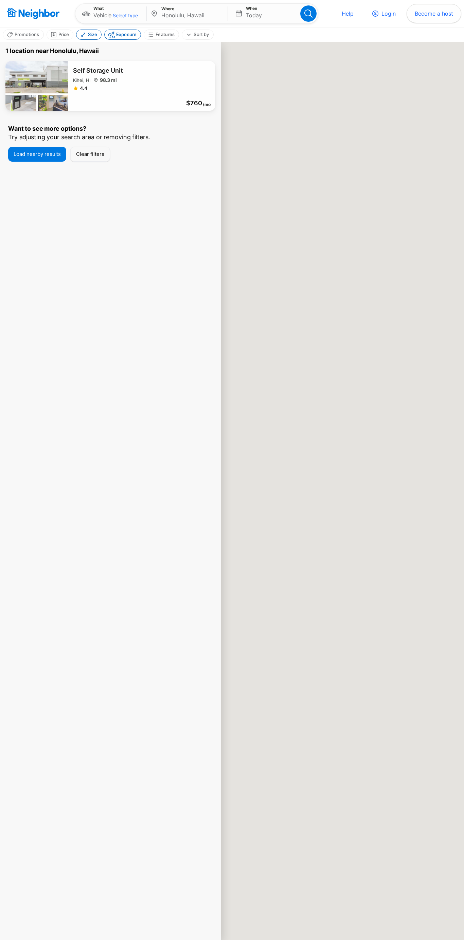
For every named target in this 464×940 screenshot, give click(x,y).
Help (348, 13)
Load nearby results (37, 154)
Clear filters (90, 154)
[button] (110, 13)
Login (388, 13)
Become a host (434, 13)
